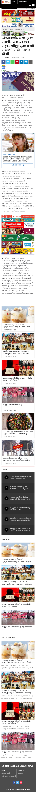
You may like (8, 638)
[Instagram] (21, 782)
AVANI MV (7, 57)
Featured (6, 539)
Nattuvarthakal (16, 29)
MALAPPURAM (7, 31)
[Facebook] (14, 782)
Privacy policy (6, 773)
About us (21, 770)
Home (5, 29)
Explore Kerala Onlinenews (17, 766)
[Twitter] (17, 782)
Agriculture (23, 2)
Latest (5, 469)
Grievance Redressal (9, 776)
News (14, 2)
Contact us (21, 773)
